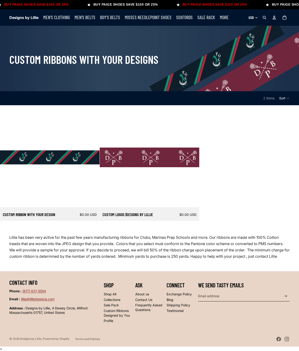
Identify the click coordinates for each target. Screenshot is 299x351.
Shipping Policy (178, 305)
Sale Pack (111, 305)
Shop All (110, 294)
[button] (284, 98)
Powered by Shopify (56, 338)
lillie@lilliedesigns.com (37, 299)
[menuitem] (224, 17)
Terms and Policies (87, 339)
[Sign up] (285, 296)
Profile (108, 321)
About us (142, 294)
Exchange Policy (179, 294)
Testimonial (175, 311)
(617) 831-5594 (34, 291)
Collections (112, 300)
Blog (170, 300)
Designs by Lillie (30, 338)
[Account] (274, 17)
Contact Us (143, 300)
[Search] (264, 17)
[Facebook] (278, 339)
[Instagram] (287, 339)
